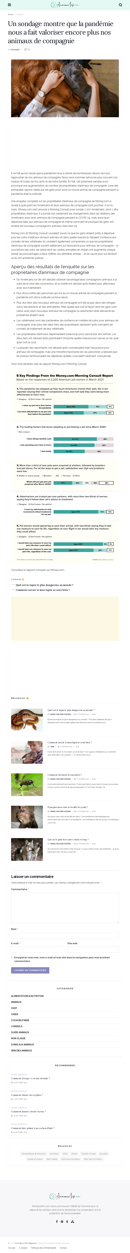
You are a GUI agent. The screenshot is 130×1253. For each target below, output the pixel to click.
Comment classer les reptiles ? (27, 1095)
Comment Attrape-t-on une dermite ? (30, 1078)
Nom (15, 929)
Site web (72, 943)
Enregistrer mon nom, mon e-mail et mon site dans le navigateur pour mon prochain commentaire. (62, 959)
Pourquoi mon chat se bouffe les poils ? (68, 807)
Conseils (19, 14)
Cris (52, 747)
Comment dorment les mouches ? (65, 774)
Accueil (11, 1248)
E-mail (16, 943)
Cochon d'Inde (20, 1020)
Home (10, 14)
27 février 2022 (82, 714)
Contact (63, 1248)
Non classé (18, 1038)
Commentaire (20, 889)
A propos (23, 1248)
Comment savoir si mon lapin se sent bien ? (43, 589)
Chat (14, 1008)
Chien (14, 1014)
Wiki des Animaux (21, 1050)
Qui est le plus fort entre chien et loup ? (68, 839)
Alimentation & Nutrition (27, 996)
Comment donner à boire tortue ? (28, 1111)
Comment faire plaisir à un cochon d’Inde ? (32, 1128)
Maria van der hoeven (60, 714)
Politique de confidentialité (43, 1248)
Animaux (16, 1002)
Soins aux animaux (22, 1044)
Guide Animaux (20, 1032)
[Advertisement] (65, 144)
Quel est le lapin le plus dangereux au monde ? (44, 585)
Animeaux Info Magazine (26, 1243)
